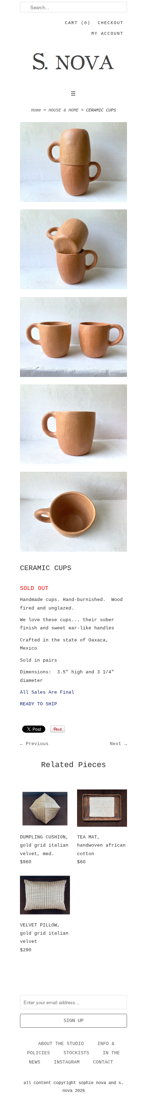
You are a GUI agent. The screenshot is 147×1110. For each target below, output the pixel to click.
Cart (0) (78, 23)
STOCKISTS (76, 1053)
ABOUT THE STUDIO (61, 1043)
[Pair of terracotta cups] (73, 163)
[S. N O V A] (73, 66)
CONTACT (103, 1062)
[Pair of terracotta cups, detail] (73, 513)
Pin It (57, 729)
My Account (107, 33)
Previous (37, 744)
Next (115, 744)
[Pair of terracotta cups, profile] (73, 425)
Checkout (110, 23)
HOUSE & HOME (63, 110)
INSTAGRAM (67, 1062)
